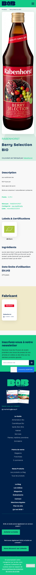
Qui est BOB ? (18, 509)
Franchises (18, 457)
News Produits (18, 469)
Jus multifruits (17, 206)
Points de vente (18, 450)
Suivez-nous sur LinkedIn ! (11, 406)
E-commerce (18, 460)
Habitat (18, 431)
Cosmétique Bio (18, 423)
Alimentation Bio (18, 420)
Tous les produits (18, 476)
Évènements (18, 495)
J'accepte (30, 566)
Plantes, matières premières (18, 438)
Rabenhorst (27, 158)
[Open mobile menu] (33, 3)
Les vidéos (18, 488)
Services (18, 434)
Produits (4, 9)
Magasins (18, 453)
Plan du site (18, 506)
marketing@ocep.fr (10, 409)
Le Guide (18, 416)
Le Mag (18, 484)
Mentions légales (18, 502)
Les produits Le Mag (18, 472)
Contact (18, 499)
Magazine (18, 491)
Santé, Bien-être (18, 427)
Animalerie (18, 441)
